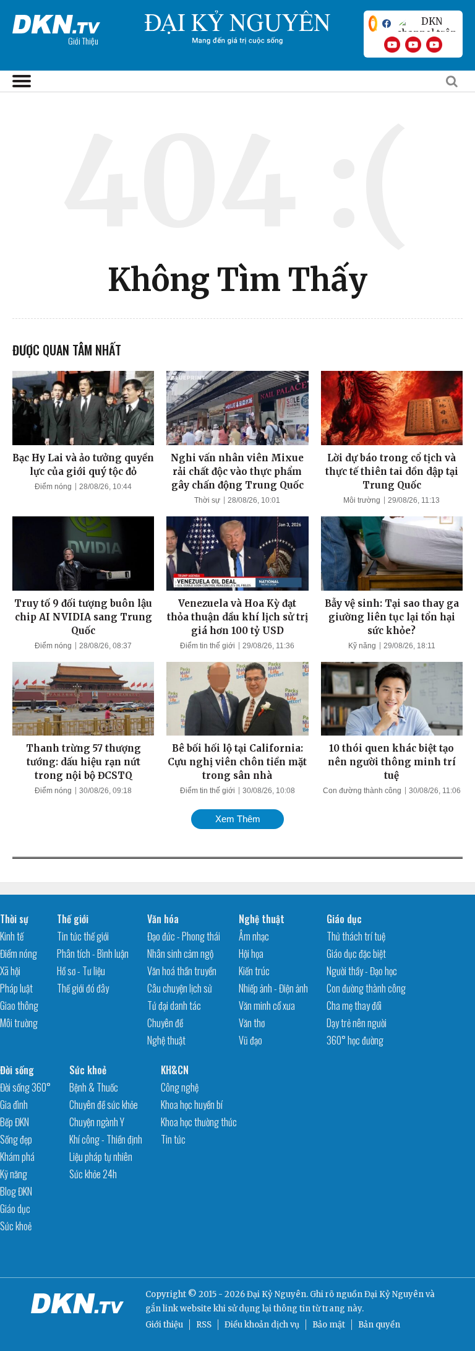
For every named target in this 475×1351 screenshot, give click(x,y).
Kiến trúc (254, 970)
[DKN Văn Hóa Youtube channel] (434, 45)
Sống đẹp (16, 1139)
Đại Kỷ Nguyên (394, 1294)
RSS (204, 1324)
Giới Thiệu (83, 40)
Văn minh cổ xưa (267, 1005)
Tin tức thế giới (83, 936)
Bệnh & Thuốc (93, 1087)
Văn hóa (163, 918)
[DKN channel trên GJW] (427, 23)
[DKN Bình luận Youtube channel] (413, 45)
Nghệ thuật (166, 1040)
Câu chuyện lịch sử (179, 988)
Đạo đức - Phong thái (183, 936)
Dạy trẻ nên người (357, 1022)
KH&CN (175, 1069)
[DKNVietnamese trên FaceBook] (386, 23)
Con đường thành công (362, 790)
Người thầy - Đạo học (362, 970)
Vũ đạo (250, 1040)
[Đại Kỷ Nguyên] (56, 22)
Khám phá (17, 1156)
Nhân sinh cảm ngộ (180, 953)
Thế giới (72, 918)
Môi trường (361, 500)
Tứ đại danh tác (174, 1005)
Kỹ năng (362, 645)
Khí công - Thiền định (105, 1139)
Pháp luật (16, 988)
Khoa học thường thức (199, 1121)
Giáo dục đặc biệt (356, 953)
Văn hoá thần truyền (181, 970)
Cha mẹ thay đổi (354, 1005)
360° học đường (355, 1040)
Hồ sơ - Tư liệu (81, 970)
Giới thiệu (164, 1324)
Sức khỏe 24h (93, 1173)
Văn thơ (252, 1022)
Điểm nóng (53, 486)
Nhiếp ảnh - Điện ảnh (273, 988)
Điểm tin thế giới (207, 645)
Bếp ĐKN (14, 1121)
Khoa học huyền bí (192, 1104)
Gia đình (14, 1104)
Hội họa (251, 953)
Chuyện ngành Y (96, 1121)
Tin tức (173, 1139)
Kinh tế (12, 936)
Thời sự (207, 500)
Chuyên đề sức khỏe (103, 1104)
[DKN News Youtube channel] (392, 45)
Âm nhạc (254, 936)
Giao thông (19, 1005)
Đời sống (17, 1069)
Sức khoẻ (16, 1226)
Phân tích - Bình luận (93, 953)
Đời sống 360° (25, 1087)
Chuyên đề (165, 1022)
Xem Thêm (237, 819)
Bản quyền (379, 1324)
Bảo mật (328, 1324)
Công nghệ (180, 1087)
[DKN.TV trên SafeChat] (373, 23)
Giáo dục (344, 918)
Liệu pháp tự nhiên (100, 1156)
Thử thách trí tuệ (356, 936)
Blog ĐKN (16, 1191)
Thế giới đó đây (83, 988)
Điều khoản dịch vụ (262, 1324)
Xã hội (10, 970)
